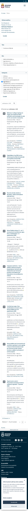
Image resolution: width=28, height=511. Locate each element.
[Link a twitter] (19, 440)
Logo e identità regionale (7, 460)
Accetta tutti (14, 502)
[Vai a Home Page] (6, 6)
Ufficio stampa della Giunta (8, 456)
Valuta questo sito (14, 429)
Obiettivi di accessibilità (7, 467)
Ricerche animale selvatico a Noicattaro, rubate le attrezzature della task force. (15, 194)
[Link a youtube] (22, 440)
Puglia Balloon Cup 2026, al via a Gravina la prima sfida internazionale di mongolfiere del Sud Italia (15, 157)
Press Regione (5, 458)
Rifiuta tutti (14, 506)
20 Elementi (6, 418)
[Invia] (14, 103)
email (7, 474)
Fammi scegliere (7, 497)
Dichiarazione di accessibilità (8, 465)
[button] (14, 20)
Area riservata (7, 440)
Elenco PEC (4, 451)
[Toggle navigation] (25, 5)
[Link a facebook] (16, 440)
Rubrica (10, 451)
